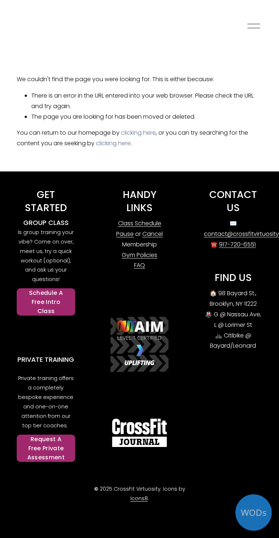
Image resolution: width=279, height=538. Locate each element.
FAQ (139, 265)
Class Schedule (139, 223)
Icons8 (139, 498)
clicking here (138, 132)
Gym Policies (139, 255)
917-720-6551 (237, 244)
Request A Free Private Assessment (46, 448)
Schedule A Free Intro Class (46, 302)
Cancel (152, 234)
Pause (125, 234)
